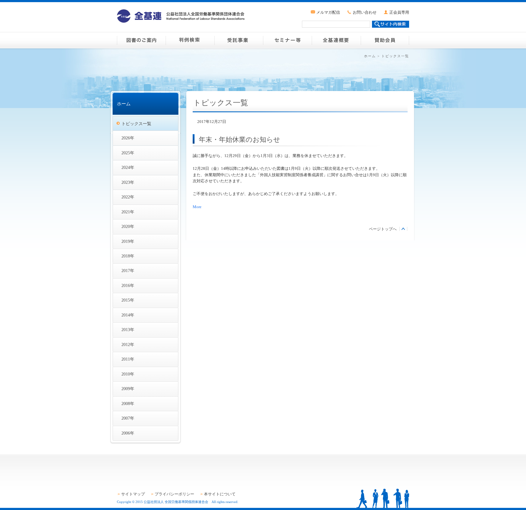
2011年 (127, 359)
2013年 (127, 329)
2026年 (127, 137)
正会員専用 (399, 12)
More (197, 206)
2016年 (127, 285)
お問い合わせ (365, 12)
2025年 (127, 152)
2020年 (127, 226)
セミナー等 (287, 40)
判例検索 (190, 40)
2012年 (127, 344)
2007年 (127, 418)
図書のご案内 (141, 40)
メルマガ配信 (328, 12)
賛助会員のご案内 (384, 40)
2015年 (127, 300)
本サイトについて (220, 494)
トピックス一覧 (136, 123)
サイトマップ (133, 494)
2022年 (127, 196)
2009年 (127, 388)
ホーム (370, 56)
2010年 (127, 374)
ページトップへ (383, 229)
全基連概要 (336, 40)
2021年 (127, 211)
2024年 (127, 167)
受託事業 (238, 40)
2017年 (127, 270)
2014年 (127, 315)
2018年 (127, 255)
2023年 (127, 182)
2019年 (127, 241)
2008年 (127, 403)
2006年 (127, 433)
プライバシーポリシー (174, 494)
